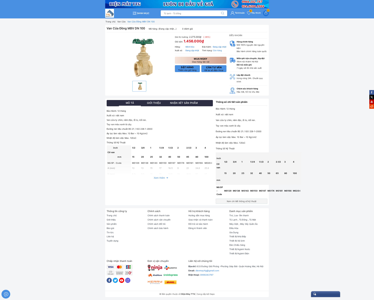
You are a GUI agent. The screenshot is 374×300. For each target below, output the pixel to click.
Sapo (212, 294)
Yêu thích (255, 13)
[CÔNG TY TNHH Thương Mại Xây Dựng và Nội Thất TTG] (118, 13)
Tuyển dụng (112, 240)
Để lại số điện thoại (214, 68)
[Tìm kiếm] (222, 13)
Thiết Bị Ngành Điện (239, 253)
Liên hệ (110, 236)
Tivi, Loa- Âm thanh (239, 215)
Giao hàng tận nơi (200, 60)
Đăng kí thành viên (197, 228)
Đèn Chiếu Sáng (237, 245)
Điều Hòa (233, 228)
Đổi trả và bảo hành (198, 224)
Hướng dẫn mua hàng (199, 215)
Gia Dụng (233, 232)
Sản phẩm (112, 224)
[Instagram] (127, 280)
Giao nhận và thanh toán (200, 219)
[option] (139, 57)
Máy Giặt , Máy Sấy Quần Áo (243, 224)
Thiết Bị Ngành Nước (239, 249)
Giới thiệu (111, 219)
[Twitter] (115, 280)
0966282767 (206, 275)
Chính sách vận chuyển (159, 219)
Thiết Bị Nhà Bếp (237, 236)
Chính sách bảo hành (158, 228)
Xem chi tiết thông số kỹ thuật (242, 201)
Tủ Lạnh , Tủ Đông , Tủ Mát (242, 219)
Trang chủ (112, 215)
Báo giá (110, 228)
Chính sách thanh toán (159, 215)
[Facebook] (109, 280)
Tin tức (110, 232)
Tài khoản (239, 13)
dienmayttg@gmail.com (207, 270)
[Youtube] (121, 280)
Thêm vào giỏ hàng (187, 68)
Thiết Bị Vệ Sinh (237, 240)
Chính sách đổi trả (157, 224)
